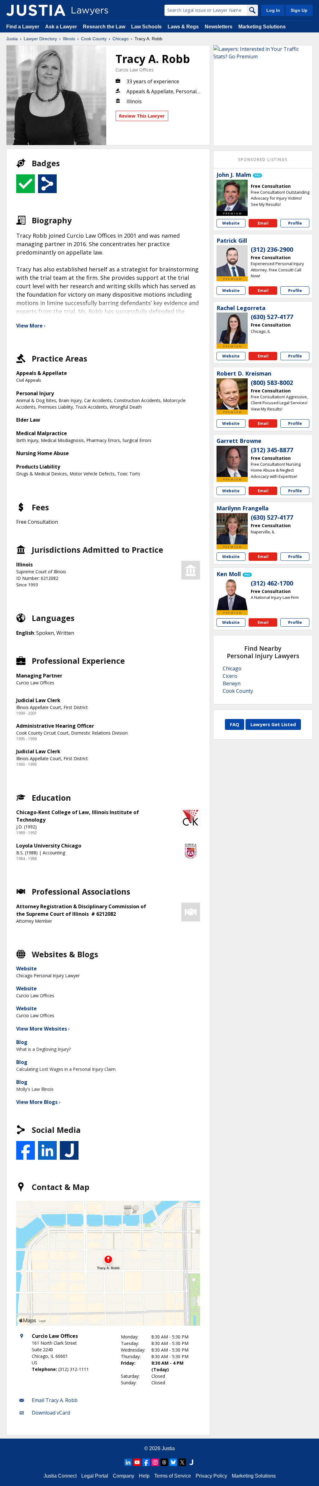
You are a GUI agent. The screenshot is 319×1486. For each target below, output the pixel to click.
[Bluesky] (173, 1462)
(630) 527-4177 (272, 317)
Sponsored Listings (263, 159)
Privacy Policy (211, 1476)
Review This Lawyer (142, 116)
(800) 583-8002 (272, 383)
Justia (12, 38)
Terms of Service (172, 1476)
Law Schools (146, 26)
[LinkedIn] (128, 1462)
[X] (182, 1462)
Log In (273, 10)
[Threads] (164, 1462)
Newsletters (218, 26)
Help (144, 1476)
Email (263, 223)
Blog (21, 1042)
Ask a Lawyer (61, 26)
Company (123, 1476)
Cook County (94, 38)
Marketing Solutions (262, 26)
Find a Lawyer (22, 26)
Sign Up (299, 10)
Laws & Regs (183, 26)
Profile (295, 223)
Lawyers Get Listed (273, 724)
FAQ (234, 724)
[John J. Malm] (232, 195)
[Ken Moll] (232, 594)
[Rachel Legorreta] (232, 328)
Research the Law (104, 26)
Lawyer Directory (40, 38)
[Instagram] (155, 1462)
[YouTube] (137, 1462)
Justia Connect (60, 1476)
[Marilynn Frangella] (232, 528)
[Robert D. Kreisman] (232, 394)
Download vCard (51, 1412)
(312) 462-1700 (272, 583)
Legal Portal (94, 1476)
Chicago (120, 38)
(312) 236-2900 (272, 249)
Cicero (230, 676)
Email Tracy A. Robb (55, 1400)
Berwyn (231, 683)
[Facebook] (146, 1462)
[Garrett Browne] (232, 461)
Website (26, 968)
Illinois (69, 38)
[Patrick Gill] (232, 260)
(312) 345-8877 (272, 450)
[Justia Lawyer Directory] (35, 10)
